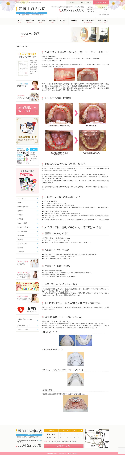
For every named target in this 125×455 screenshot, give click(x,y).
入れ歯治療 (20, 251)
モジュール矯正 (22, 223)
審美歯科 (20, 211)
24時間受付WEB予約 (64, 446)
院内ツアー (63, 21)
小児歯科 (20, 215)
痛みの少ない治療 (22, 206)
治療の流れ (52, 21)
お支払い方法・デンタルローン (25, 320)
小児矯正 (20, 219)
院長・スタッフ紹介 (88, 21)
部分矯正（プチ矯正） (24, 227)
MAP (75, 7)
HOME (72, 2)
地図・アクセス (86, 2)
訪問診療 (20, 247)
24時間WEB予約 (101, 2)
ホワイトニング (22, 243)
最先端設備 (74, 21)
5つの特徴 (41, 21)
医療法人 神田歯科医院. (60, 453)
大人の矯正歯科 (22, 231)
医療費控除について (23, 325)
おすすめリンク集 (22, 329)
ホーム (20, 21)
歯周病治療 (20, 235)
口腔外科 (20, 202)
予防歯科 (20, 239)
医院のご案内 (30, 21)
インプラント (21, 198)
